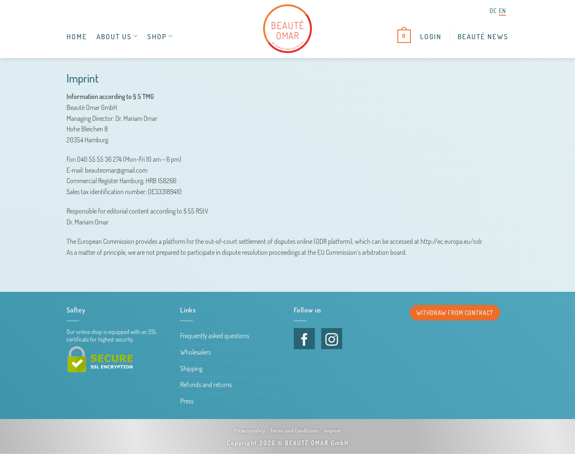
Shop (157, 36)
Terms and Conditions (294, 430)
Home (77, 36)
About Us (114, 36)
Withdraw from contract (454, 312)
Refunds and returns (206, 384)
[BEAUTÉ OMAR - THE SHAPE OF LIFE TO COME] (287, 28)
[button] (431, 36)
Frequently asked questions (214, 335)
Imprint (332, 430)
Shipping (191, 368)
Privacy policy (249, 430)
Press (187, 401)
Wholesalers (195, 352)
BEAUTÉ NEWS (483, 36)
